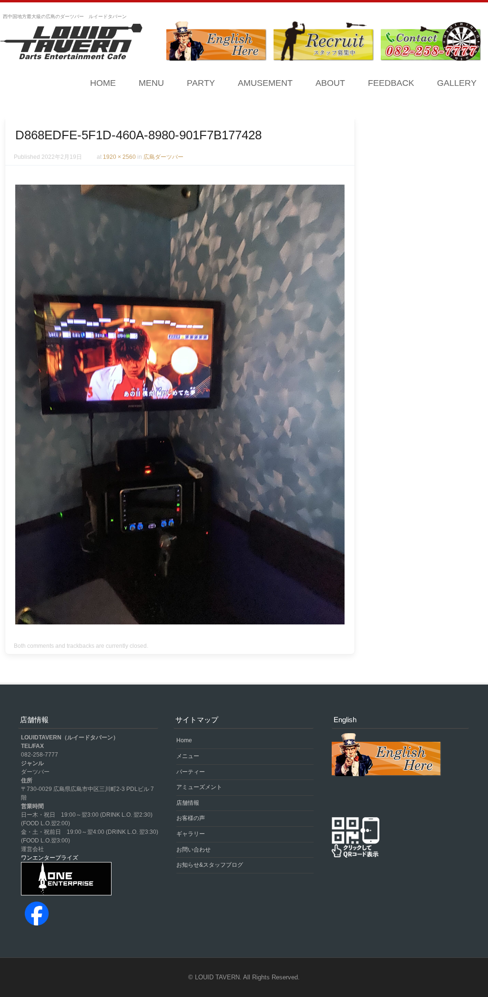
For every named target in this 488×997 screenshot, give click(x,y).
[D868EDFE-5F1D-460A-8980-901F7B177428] (180, 622)
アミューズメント (199, 787)
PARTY (201, 83)
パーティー (190, 772)
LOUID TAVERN (217, 977)
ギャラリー (190, 834)
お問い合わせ (193, 849)
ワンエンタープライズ (49, 857)
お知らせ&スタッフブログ (209, 865)
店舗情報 (187, 803)
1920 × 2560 (119, 157)
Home (103, 83)
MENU (151, 83)
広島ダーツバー (163, 157)
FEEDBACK (391, 83)
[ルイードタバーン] (71, 42)
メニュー (187, 756)
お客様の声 (190, 818)
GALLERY (457, 83)
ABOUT (330, 83)
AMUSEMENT (265, 83)
